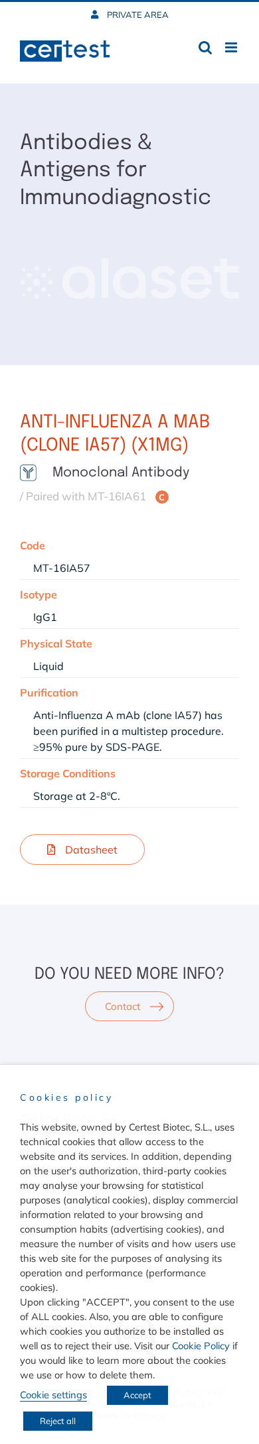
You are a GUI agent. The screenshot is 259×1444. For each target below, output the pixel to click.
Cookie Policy (201, 1345)
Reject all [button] (58, 1421)
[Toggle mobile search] (205, 47)
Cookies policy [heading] (66, 1097)
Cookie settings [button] (53, 1394)
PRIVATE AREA (137, 14)
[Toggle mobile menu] (232, 47)
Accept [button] (137, 1395)
